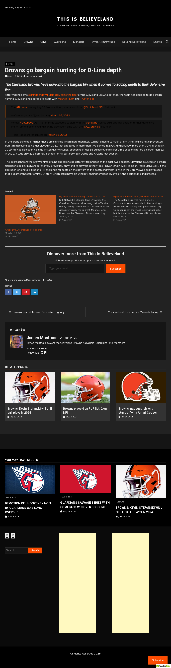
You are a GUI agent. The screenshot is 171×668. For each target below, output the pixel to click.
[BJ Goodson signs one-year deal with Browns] (140, 208)
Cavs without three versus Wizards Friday (133, 312)
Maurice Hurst (66, 98)
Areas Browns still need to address (24, 229)
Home (12, 41)
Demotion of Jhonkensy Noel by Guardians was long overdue (28, 507)
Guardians (60, 41)
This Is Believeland (85, 19)
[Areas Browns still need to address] (30, 209)
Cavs (43, 41)
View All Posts (38, 348)
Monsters (78, 41)
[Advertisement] (77, 583)
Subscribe (116, 268)
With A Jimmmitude (103, 41)
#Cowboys (26, 122)
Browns (28, 41)
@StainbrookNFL (93, 107)
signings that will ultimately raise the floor (52, 94)
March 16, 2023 (60, 115)
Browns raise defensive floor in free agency (39, 312)
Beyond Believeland (134, 41)
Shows (157, 41)
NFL (42, 280)
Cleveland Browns (16, 280)
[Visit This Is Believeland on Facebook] (7, 536)
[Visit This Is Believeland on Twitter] (13, 536)
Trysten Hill (87, 98)
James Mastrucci (42, 337)
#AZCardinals (91, 126)
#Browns (21, 107)
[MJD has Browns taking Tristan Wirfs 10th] (86, 208)
